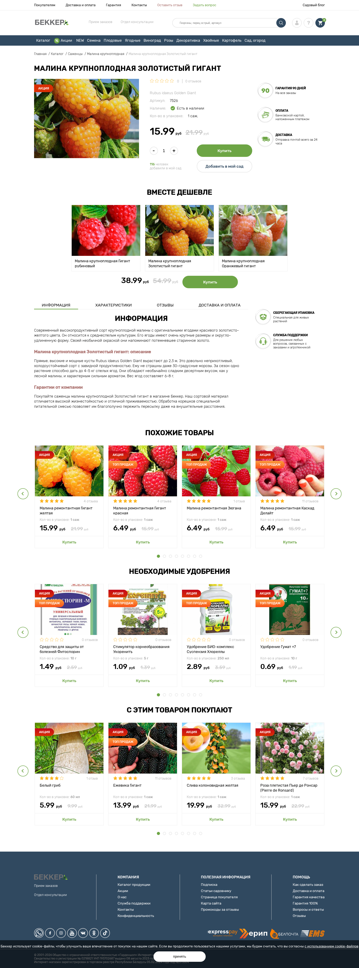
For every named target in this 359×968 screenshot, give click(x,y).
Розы (168, 40)
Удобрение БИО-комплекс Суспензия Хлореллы (210, 649)
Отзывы (165, 305)
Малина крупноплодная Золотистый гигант (169, 263)
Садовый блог (314, 5)
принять (179, 956)
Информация (56, 305)
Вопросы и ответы (308, 909)
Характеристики (113, 305)
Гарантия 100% (305, 903)
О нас (122, 897)
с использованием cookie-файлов (331, 946)
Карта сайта (211, 903)
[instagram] (61, 933)
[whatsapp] (39, 933)
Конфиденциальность (136, 916)
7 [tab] (194, 556)
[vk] (83, 933)
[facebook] (50, 933)
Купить (224, 150)
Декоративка (188, 40)
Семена (94, 40)
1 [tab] (158, 556)
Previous (22, 493)
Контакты (139, 5)
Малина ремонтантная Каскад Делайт (287, 510)
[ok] (94, 933)
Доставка (283, 135)
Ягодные (132, 40)
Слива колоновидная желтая (212, 785)
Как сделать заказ (308, 885)
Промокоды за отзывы (220, 909)
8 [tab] (200, 556)
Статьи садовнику (216, 891)
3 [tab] (170, 556)
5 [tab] (182, 556)
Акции (66, 40)
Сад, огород (255, 40)
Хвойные (211, 40)
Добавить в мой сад (224, 166)
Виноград (152, 40)
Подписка (209, 885)
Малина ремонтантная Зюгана (214, 508)
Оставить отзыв (169, 5)
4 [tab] (176, 556)
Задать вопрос (204, 5)
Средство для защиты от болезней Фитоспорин (62, 649)
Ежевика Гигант (127, 785)
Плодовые (113, 40)
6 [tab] (188, 556)
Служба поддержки (134, 903)
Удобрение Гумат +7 (278, 647)
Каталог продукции (134, 885)
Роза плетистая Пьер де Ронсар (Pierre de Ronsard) (288, 787)
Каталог (43, 40)
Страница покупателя (219, 897)
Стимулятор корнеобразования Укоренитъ (141, 649)
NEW (80, 40)
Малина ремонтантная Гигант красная (139, 510)
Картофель (231, 40)
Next (336, 493)
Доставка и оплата (81, 5)
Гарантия (113, 5)
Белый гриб (50, 785)
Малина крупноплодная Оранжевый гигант (243, 263)
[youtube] (72, 933)
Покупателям (44, 5)
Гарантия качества (309, 897)
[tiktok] (105, 933)
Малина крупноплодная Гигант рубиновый (102, 263)
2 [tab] (164, 556)
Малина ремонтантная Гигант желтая (66, 510)
